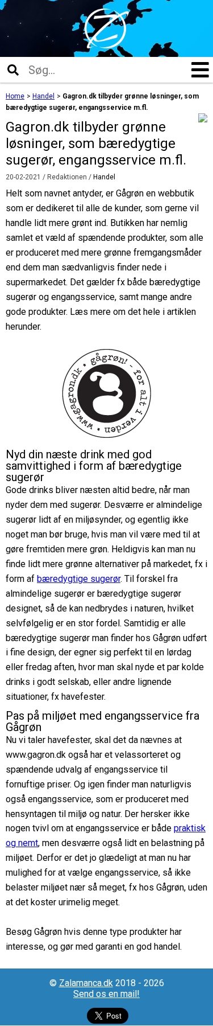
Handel (104, 177)
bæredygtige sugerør (78, 578)
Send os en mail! (106, 993)
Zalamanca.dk (86, 983)
